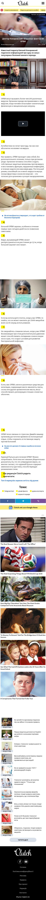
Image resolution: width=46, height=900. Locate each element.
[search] (3, 3)
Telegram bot (9, 491)
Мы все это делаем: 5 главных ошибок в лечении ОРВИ (22, 447)
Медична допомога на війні (29, 10)
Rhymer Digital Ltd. (23, 897)
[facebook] (7, 501)
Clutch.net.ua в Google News (26, 507)
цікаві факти (23, 491)
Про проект (23, 884)
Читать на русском (38, 14)
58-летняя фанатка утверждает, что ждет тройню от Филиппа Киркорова (24, 216)
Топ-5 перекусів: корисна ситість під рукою (19, 480)
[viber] (38, 501)
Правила (23, 880)
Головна (23, 867)
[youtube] (26, 861)
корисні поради (24, 494)
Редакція (23, 888)
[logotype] (23, 3)
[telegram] (22, 501)
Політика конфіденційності (23, 871)
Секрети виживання (11, 10)
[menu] (43, 3)
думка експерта (38, 491)
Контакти (23, 893)
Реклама (23, 876)
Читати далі (23, 840)
